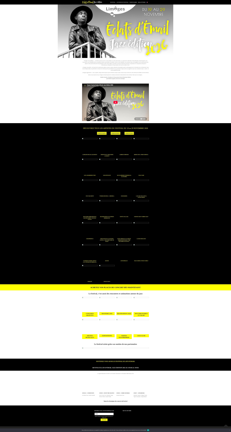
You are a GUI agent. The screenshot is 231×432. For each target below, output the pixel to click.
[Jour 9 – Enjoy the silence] (107, 384)
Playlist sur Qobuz (129, 133)
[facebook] (122, 413)
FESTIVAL (113, 2)
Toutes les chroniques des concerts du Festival (115, 401)
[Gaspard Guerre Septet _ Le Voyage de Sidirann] (89, 252)
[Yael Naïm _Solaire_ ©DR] (141, 166)
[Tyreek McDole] (107, 187)
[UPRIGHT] (89, 272)
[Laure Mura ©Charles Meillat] (141, 230)
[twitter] (125, 413)
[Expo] (107, 326)
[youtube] (132, 413)
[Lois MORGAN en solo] (124, 252)
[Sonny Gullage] (124, 207)
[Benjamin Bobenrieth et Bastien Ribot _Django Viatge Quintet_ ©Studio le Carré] (89, 207)
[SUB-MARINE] (124, 187)
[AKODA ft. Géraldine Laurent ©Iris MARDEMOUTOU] (107, 145)
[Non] (229, 430)
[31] (89, 326)
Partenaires (133, 2)
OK (148, 430)
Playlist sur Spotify (101, 133)
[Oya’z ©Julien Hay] (89, 187)
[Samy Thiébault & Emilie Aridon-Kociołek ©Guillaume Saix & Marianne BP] (124, 230)
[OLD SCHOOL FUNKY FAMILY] (141, 252)
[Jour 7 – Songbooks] (141, 384)
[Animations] (89, 304)
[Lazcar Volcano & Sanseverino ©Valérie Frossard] (141, 187)
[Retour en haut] (226, 426)
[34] (107, 272)
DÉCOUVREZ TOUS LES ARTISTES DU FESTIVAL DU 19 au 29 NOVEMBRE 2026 (115, 128)
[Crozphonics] (89, 230)
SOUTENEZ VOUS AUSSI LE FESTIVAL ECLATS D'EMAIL (115, 361)
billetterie (142, 2)
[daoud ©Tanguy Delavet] (107, 252)
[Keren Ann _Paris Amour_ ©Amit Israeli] (141, 145)
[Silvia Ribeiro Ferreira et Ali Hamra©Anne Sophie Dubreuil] (124, 166)
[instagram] (129, 413)
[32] (141, 326)
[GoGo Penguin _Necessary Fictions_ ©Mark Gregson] (107, 166)
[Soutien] (115, 351)
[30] (107, 304)
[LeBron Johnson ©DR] (124, 145)
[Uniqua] (124, 326)
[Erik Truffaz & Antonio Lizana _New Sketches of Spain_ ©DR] (107, 230)
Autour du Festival (123, 2)
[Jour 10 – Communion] (89, 384)
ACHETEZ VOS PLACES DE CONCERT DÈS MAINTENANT (115, 287)
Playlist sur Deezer (115, 133)
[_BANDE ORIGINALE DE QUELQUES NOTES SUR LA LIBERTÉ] (141, 304)
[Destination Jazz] (124, 304)
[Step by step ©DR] (141, 207)
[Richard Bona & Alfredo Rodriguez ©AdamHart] (107, 207)
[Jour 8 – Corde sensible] (124, 384)
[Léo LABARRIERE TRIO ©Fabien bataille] (89, 166)
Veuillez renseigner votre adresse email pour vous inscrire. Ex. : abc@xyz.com (104, 417)
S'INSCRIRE (104, 419)
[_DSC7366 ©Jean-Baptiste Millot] (89, 145)
